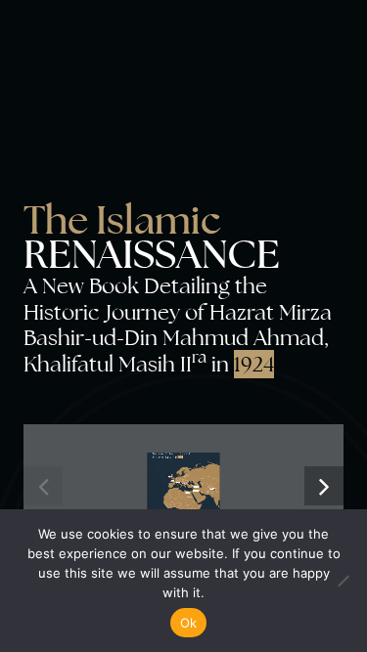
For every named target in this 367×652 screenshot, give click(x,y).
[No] (342, 580)
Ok (189, 622)
